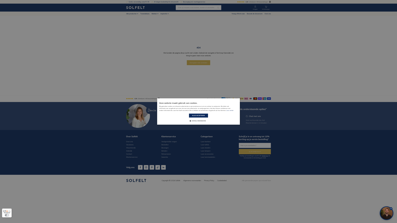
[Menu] (10, 210)
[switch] (7, 215)
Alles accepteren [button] (198, 115)
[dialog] (198, 111)
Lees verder (230, 110)
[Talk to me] (386, 213)
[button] (198, 121)
